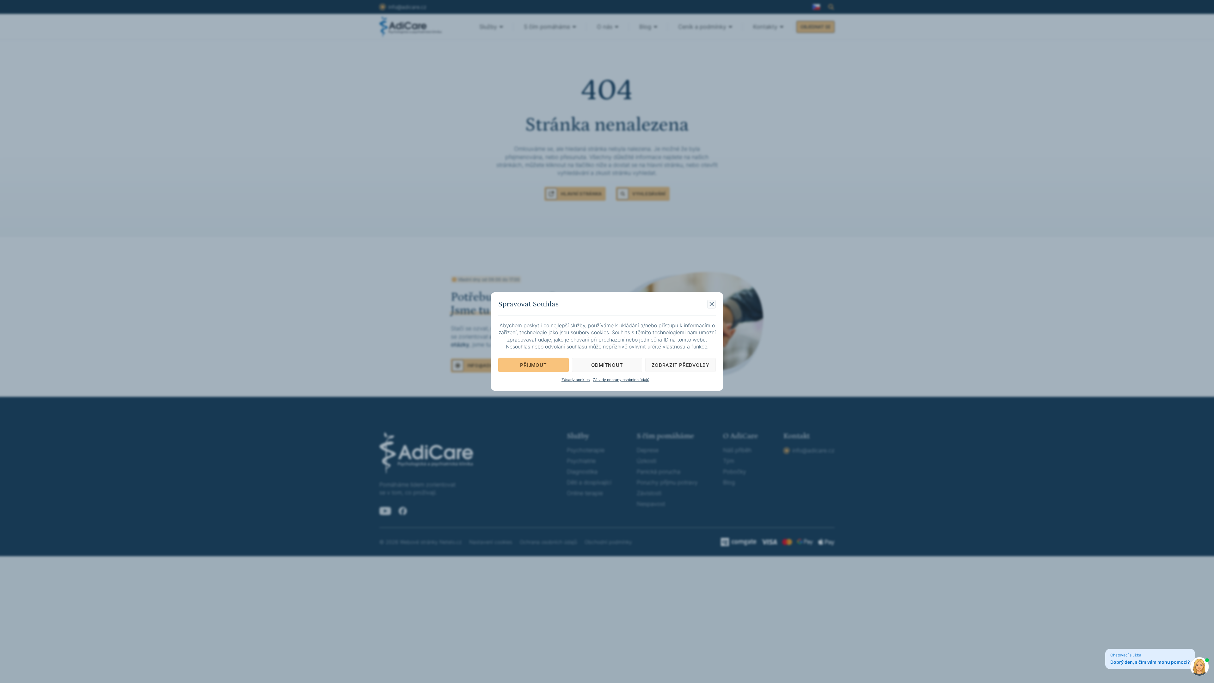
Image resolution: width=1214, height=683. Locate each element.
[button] (711, 304)
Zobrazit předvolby (680, 365)
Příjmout (533, 365)
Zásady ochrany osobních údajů (621, 379)
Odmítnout (607, 365)
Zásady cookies (575, 379)
